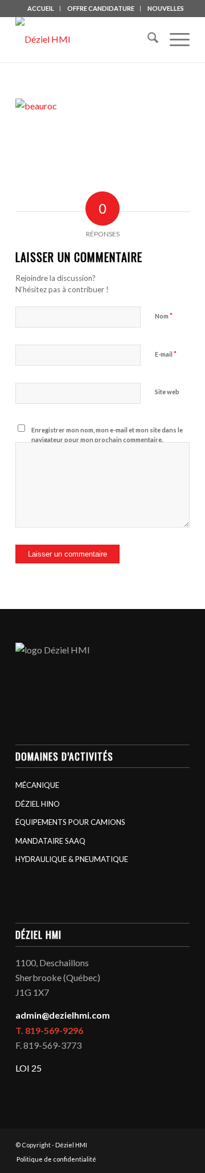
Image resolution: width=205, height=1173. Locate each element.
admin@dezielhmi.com (62, 1014)
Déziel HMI (71, 1145)
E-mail (166, 353)
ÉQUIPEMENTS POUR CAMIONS (70, 822)
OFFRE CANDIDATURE (100, 8)
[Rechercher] (147, 39)
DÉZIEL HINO (37, 803)
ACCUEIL (40, 8)
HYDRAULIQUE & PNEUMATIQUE (71, 859)
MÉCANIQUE (37, 785)
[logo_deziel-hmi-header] (85, 39)
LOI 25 (28, 1067)
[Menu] (174, 39)
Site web (167, 391)
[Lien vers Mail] (181, 1143)
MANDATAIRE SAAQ (50, 840)
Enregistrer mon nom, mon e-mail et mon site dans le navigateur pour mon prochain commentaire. (107, 434)
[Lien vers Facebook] (164, 1143)
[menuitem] (41, 8)
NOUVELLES (165, 8)
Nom (164, 315)
